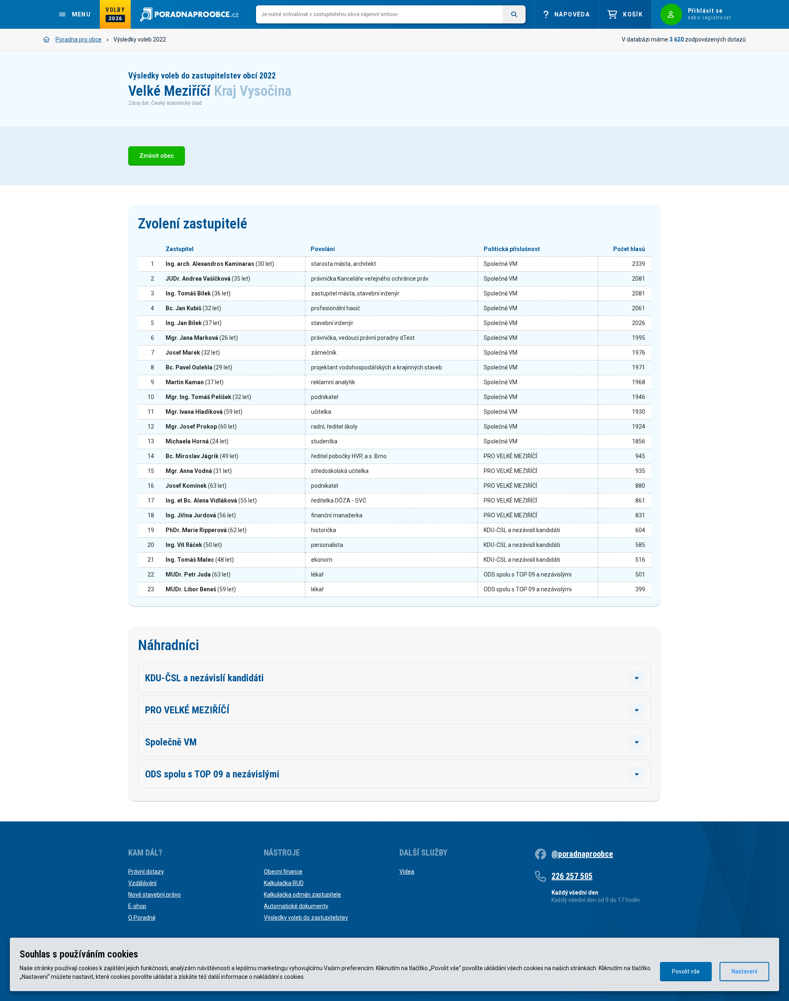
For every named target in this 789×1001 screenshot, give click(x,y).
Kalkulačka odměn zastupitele (302, 894)
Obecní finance (283, 871)
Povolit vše (686, 971)
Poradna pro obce (78, 39)
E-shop (137, 906)
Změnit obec (156, 155)
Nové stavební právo (154, 894)
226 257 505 (572, 876)
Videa (406, 871)
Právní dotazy (146, 871)
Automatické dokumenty (296, 906)
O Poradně (141, 917)
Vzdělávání (142, 883)
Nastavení (744, 971)
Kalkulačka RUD (284, 883)
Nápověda (572, 14)
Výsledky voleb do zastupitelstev (306, 917)
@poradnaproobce (582, 854)
